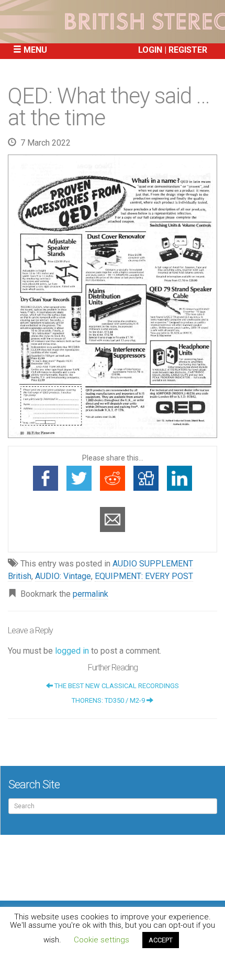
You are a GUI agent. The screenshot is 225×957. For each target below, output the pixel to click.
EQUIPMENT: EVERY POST (144, 576)
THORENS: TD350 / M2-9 (109, 700)
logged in (72, 651)
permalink (90, 594)
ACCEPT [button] (161, 940)
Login (150, 50)
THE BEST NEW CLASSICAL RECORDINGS (116, 686)
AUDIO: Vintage (63, 576)
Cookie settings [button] (101, 939)
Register (187, 50)
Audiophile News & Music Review (112, 21)
